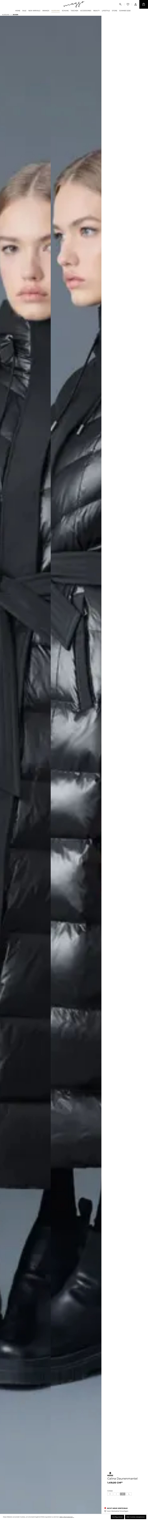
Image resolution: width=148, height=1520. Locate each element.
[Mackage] (110, 1474)
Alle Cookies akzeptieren (135, 1517)
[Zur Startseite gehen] (74, 4)
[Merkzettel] (128, 4)
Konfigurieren (117, 1517)
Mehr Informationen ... (66, 1517)
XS (110, 1494)
